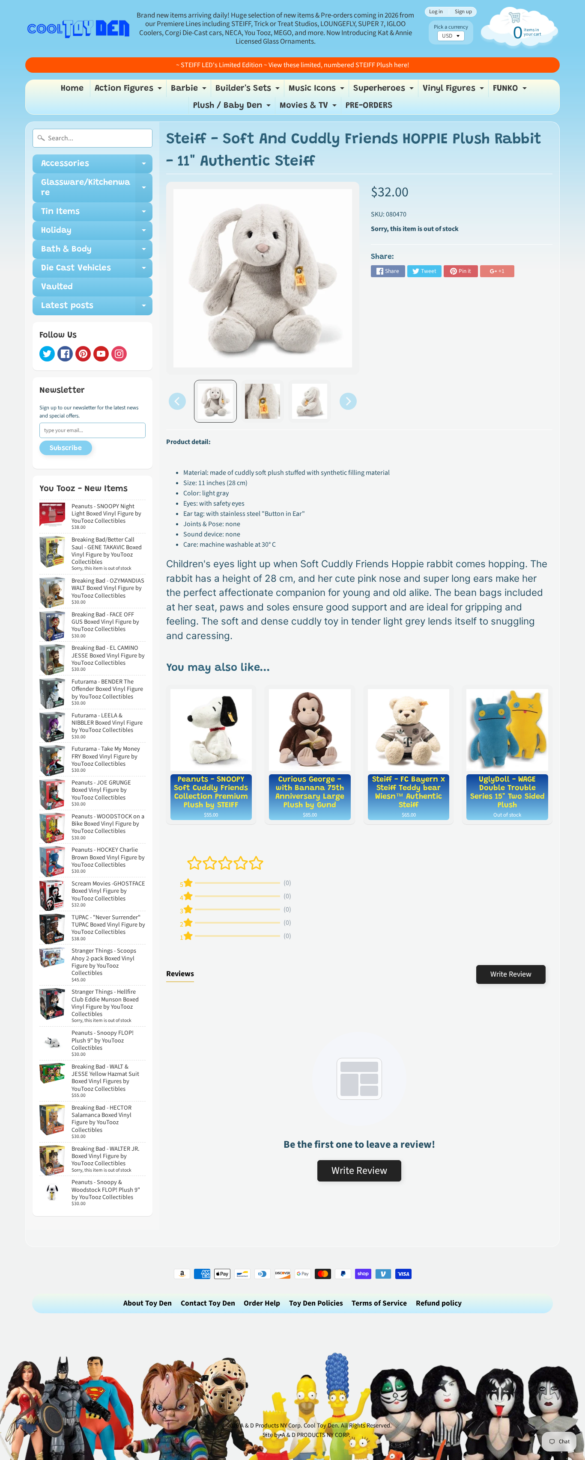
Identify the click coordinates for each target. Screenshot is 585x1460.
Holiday (96, 233)
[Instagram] (119, 353)
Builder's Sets (248, 90)
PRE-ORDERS (369, 105)
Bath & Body (96, 252)
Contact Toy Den (208, 1303)
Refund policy (439, 1303)
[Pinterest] (83, 353)
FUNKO (511, 90)
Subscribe (66, 448)
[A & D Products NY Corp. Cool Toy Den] (78, 28)
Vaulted (57, 287)
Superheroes (384, 90)
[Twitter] (47, 353)
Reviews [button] (180, 973)
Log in (436, 12)
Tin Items (96, 214)
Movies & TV (309, 107)
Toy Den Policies (316, 1303)
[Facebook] (65, 353)
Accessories (96, 166)
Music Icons (317, 90)
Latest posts (96, 308)
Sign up (463, 12)
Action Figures (129, 90)
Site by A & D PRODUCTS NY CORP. (306, 1434)
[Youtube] (101, 353)
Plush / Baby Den (233, 107)
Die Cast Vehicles (96, 271)
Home (72, 88)
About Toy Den (147, 1303)
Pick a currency (451, 27)
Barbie (190, 90)
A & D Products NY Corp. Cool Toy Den (289, 1425)
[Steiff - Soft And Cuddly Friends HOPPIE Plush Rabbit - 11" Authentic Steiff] (215, 401)
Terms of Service (379, 1303)
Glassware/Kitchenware (96, 188)
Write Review (510, 974)
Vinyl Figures (454, 90)
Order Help (262, 1303)
